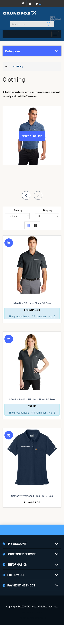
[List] (36, 225)
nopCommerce (38, 600)
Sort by (18, 210)
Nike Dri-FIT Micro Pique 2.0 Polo (32, 303)
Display (47, 210)
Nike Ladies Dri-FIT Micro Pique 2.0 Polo (32, 399)
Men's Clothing (32, 136)
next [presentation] (38, 195)
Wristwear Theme (32, 612)
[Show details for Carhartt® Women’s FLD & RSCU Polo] (32, 457)
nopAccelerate (38, 617)
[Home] (6, 66)
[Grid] (28, 225)
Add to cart (8, 242)
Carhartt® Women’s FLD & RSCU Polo (32, 495)
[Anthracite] (32, 265)
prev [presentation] (26, 195)
